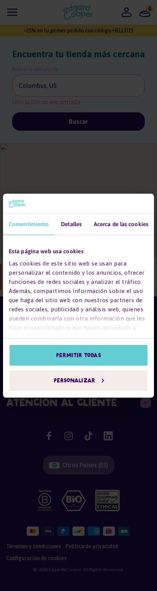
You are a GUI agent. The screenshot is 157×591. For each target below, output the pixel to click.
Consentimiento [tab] (29, 224)
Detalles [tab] (71, 224)
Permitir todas (78, 355)
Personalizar (74, 380)
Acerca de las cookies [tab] (121, 224)
